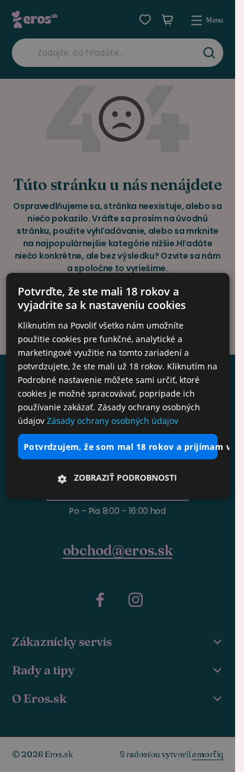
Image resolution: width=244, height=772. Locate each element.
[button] (117, 477)
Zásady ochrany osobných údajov (112, 420)
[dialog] (117, 386)
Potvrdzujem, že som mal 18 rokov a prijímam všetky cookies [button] (120, 446)
